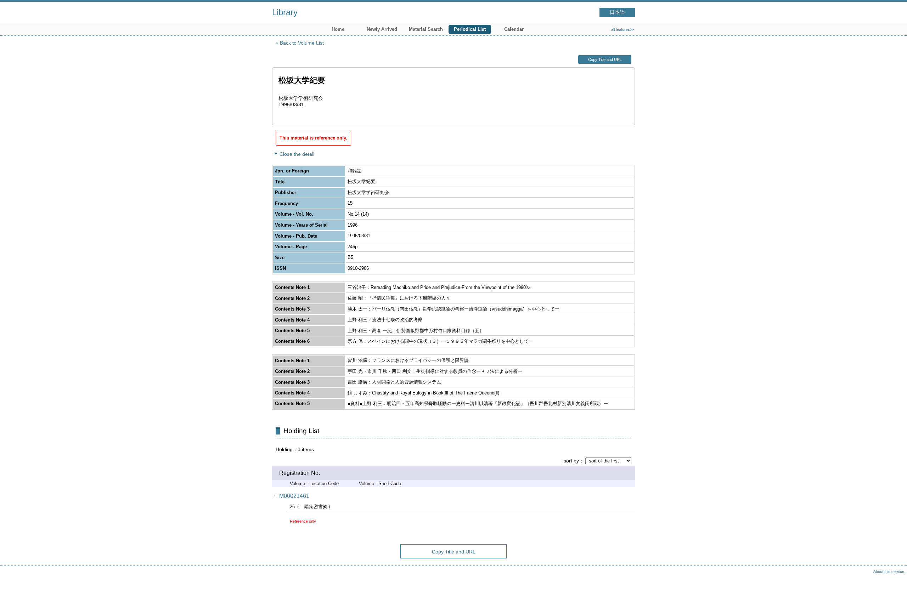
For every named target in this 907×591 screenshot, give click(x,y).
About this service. (889, 571)
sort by (571, 461)
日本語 (617, 12)
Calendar (514, 29)
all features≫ (622, 29)
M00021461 (294, 496)
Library (285, 12)
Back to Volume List (302, 43)
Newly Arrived (382, 29)
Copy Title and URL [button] (605, 59)
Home (338, 29)
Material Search (426, 29)
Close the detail (297, 154)
